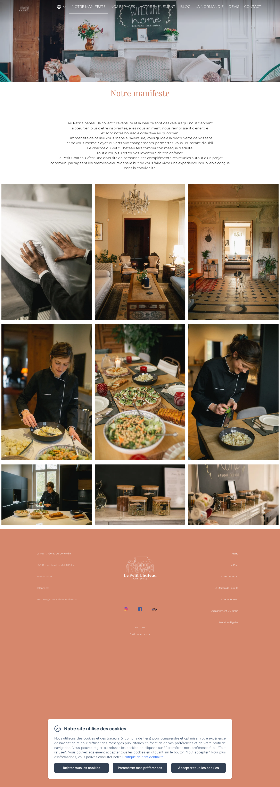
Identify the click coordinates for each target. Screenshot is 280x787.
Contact (252, 7)
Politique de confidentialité (143, 757)
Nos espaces (122, 7)
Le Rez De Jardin (229, 576)
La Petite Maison (229, 599)
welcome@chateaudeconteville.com (57, 599)
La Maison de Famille (226, 588)
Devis (234, 7)
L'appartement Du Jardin (224, 610)
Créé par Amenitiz (140, 634)
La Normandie (209, 7)
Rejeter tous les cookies (81, 768)
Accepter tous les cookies (198, 768)
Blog (185, 7)
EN (137, 627)
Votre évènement (157, 7)
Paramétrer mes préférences (140, 768)
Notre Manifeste (89, 7)
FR (143, 627)
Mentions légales (228, 622)
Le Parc (234, 565)
